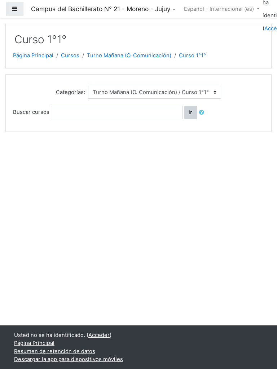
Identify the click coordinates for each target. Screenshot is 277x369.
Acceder (99, 335)
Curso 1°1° (192, 55)
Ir (190, 112)
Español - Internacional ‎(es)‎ (219, 9)
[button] (203, 112)
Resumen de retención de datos (54, 351)
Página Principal (33, 55)
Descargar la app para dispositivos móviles (68, 359)
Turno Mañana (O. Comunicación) (129, 55)
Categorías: (70, 92)
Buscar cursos (31, 112)
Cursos (70, 55)
